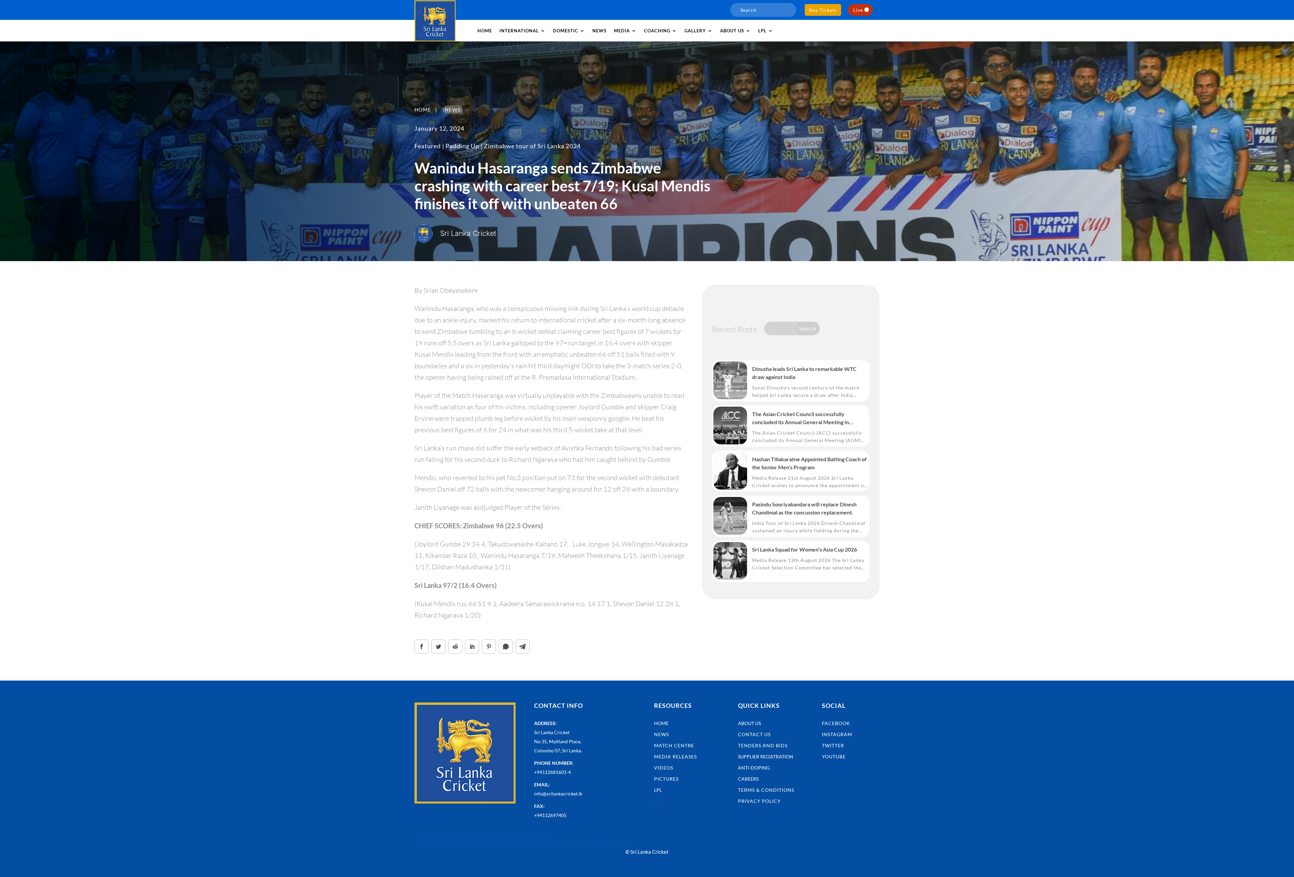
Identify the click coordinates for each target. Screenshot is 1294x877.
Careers (748, 779)
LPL (762, 30)
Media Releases (675, 756)
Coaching (657, 30)
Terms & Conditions (766, 790)
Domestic (565, 30)
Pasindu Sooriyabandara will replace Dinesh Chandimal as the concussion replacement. (804, 508)
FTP (658, 801)
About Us (749, 723)
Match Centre (674, 745)
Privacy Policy (759, 801)
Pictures (666, 779)
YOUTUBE (834, 756)
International (519, 30)
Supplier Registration (765, 756)
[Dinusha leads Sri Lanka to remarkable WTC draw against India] (730, 380)
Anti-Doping (754, 768)
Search (807, 328)
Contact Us (754, 734)
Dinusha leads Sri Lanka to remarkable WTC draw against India (804, 373)
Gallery (695, 30)
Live (858, 10)
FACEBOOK (836, 723)
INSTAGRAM (837, 734)
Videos (663, 768)
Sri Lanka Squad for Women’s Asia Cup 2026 (804, 549)
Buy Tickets (823, 10)
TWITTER (833, 745)
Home (484, 30)
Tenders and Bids (763, 745)
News (599, 30)
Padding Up (462, 146)
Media (622, 30)
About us (732, 30)
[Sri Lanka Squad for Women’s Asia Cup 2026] (730, 561)
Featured (427, 146)
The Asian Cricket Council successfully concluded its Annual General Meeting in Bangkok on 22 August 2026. (800, 418)
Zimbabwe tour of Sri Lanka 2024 (532, 146)
